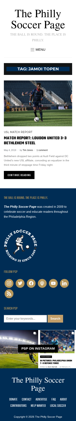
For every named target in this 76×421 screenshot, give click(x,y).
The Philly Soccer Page (38, 18)
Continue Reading (19, 175)
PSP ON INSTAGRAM (38, 348)
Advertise (41, 399)
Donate (13, 399)
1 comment (42, 150)
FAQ (53, 399)
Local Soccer (58, 406)
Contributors (18, 406)
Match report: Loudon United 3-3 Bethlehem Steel (35, 140)
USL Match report (18, 132)
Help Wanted (38, 406)
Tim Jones (28, 150)
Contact (26, 399)
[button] (38, 49)
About (63, 399)
